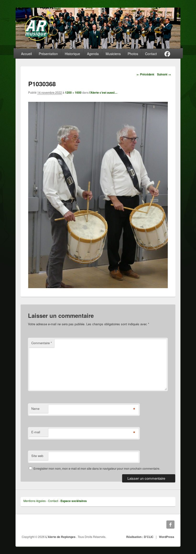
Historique (72, 53)
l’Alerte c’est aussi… (103, 92)
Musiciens (113, 53)
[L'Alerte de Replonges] (98, 28)
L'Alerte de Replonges (60, 537)
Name (35, 408)
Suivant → (164, 74)
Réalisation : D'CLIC (139, 537)
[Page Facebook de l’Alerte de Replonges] (167, 54)
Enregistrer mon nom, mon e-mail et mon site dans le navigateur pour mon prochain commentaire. (96, 468)
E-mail (35, 432)
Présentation (48, 53)
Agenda (93, 53)
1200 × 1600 (73, 92)
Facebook (170, 524)
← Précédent (145, 74)
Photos (133, 53)
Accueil (26, 53)
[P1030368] (98, 286)
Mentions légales (34, 501)
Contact (151, 53)
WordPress (166, 537)
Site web (37, 455)
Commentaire (41, 343)
